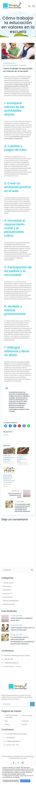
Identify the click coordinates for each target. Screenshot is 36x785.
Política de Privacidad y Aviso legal (11, 716)
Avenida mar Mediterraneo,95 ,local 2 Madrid (17, 655)
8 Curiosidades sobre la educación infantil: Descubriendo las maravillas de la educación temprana (22, 507)
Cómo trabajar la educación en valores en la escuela (18, 69)
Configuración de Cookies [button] (10, 781)
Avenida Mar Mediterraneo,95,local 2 (16, 734)
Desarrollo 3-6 (7, 590)
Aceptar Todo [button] (25, 781)
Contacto (24, 724)
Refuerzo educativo (9, 604)
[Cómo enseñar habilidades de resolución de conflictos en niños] (9, 470)
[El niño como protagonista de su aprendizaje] (9, 450)
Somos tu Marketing (27, 756)
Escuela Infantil (7, 597)
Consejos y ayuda (8, 583)
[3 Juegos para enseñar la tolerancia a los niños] (23, 450)
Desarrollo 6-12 (7, 593)
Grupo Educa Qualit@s (11, 65)
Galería (7, 724)
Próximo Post (15, 491)
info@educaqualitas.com (11, 662)
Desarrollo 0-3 (7, 586)
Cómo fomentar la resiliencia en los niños (14, 495)
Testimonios (25, 721)
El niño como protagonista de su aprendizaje (9, 457)
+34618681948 (8, 659)
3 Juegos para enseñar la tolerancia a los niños (21, 458)
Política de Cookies (27, 715)
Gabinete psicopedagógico (11, 600)
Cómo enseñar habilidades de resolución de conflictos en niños (8, 477)
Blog (6, 721)
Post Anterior (20, 501)
